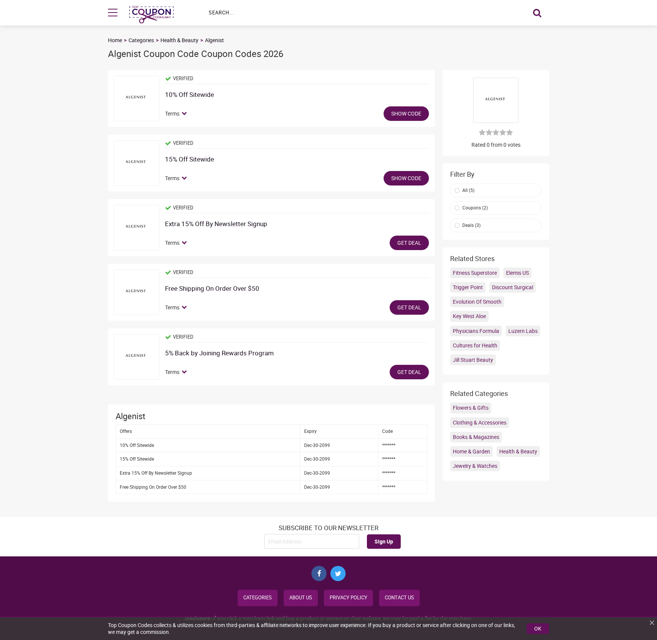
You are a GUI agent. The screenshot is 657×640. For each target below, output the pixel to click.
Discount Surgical (512, 287)
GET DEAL (409, 242)
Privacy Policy (348, 597)
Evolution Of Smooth (477, 301)
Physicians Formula (476, 330)
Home (115, 40)
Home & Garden (471, 451)
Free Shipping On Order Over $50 (212, 288)
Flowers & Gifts (471, 407)
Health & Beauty (179, 40)
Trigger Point (468, 287)
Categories (141, 40)
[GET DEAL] (136, 227)
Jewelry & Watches (475, 465)
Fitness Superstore (475, 272)
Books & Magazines (476, 436)
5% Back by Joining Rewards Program (219, 353)
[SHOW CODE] (136, 98)
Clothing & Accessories (479, 422)
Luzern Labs (523, 330)
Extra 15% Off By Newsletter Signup (216, 224)
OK (537, 628)
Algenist (214, 40)
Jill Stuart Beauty (473, 359)
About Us (300, 597)
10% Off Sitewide (189, 95)
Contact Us (399, 597)
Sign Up (384, 541)
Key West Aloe (469, 316)
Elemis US (517, 272)
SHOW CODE (406, 113)
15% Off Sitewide (189, 159)
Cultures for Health (475, 345)
